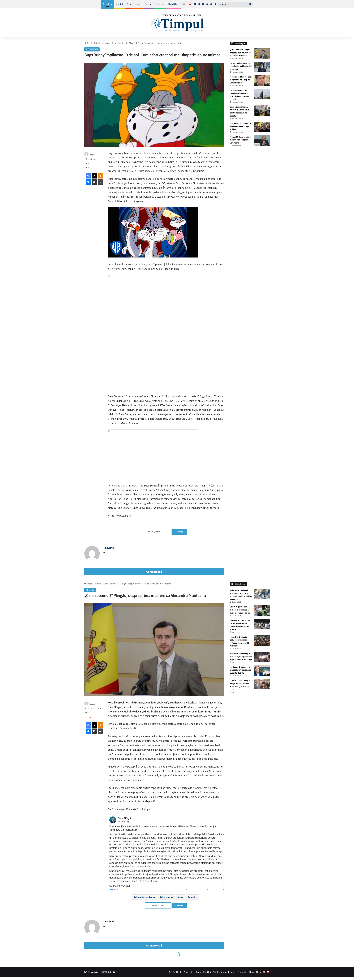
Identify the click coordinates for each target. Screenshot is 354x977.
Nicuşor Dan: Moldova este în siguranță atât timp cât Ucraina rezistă (241, 80)
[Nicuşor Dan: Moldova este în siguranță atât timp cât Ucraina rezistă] (262, 80)
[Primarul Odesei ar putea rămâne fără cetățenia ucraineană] (262, 140)
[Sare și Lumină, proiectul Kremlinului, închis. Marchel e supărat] (262, 67)
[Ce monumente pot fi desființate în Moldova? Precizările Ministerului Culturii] (262, 94)
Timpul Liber (173, 4)
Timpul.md (93, 154)
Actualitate (107, 4)
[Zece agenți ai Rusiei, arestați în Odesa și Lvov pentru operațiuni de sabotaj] (262, 110)
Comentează (154, 572)
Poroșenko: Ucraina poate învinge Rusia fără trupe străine (240, 126)
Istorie (138, 4)
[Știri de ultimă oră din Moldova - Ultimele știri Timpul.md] (177, 23)
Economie (160, 4)
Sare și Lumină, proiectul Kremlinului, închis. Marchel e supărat (241, 66)
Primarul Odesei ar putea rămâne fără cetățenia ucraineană (240, 140)
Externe (148, 4)
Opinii (129, 4)
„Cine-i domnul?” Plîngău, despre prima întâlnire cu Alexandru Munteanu (240, 52)
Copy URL (179, 531)
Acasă (89, 43)
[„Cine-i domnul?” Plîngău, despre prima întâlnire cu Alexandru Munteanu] (262, 53)
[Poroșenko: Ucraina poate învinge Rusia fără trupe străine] (262, 127)
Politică (119, 4)
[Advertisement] (250, 195)
